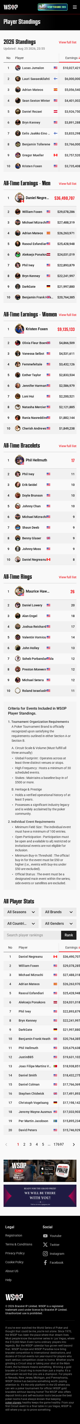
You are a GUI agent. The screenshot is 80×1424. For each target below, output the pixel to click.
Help (8, 1280)
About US (11, 1271)
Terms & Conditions (18, 1244)
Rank (69, 935)
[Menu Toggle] (74, 7)
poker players (13, 1402)
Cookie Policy (14, 1262)
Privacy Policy (15, 1253)
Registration (13, 1235)
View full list (67, 42)
